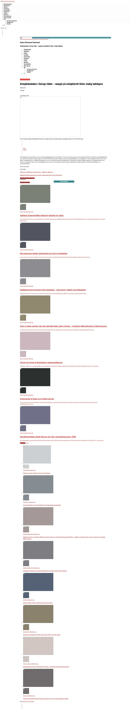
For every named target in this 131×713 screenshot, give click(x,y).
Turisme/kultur (7, 16)
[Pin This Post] (65, 144)
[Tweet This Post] (65, 143)
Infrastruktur (7, 10)
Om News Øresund (12, 20)
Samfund (6, 14)
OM (5, 19)
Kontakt (9, 23)
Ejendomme (7, 5)
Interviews (6, 11)
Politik (5, 13)
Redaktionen (10, 22)
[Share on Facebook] (65, 141)
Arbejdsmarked (8, 4)
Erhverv (6, 7)
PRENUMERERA (64, 181)
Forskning (6, 8)
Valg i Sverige (7, 17)
